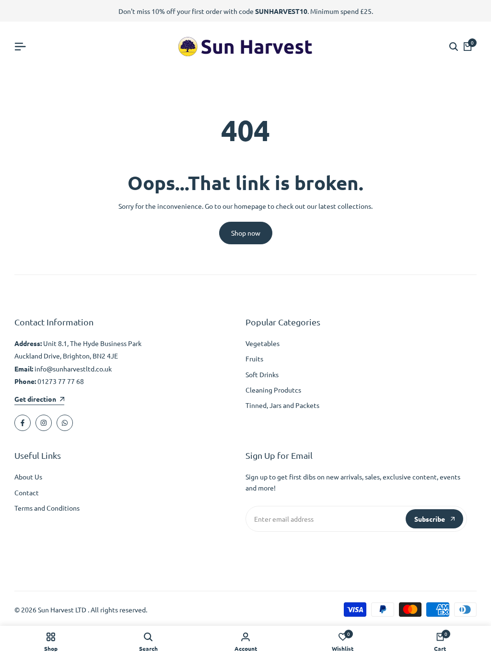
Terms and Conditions (47, 507)
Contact (26, 492)
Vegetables (263, 343)
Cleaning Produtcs (273, 389)
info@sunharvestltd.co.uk (73, 368)
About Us (28, 476)
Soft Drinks (262, 374)
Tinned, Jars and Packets (282, 405)
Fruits (254, 358)
